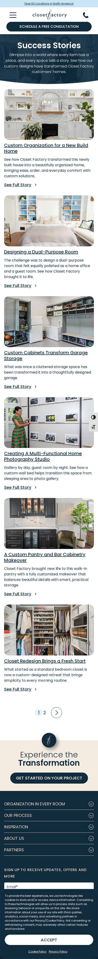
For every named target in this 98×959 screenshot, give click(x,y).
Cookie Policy (37, 951)
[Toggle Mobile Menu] (10, 15)
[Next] (56, 712)
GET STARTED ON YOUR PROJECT (49, 778)
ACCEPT (49, 940)
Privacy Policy (58, 951)
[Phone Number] (88, 15)
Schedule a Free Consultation (49, 26)
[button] (49, 804)
